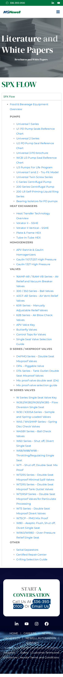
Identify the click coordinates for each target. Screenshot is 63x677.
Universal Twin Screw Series (34, 177)
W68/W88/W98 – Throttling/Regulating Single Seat (35, 455)
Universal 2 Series (27, 138)
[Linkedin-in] (53, 3)
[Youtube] (58, 3)
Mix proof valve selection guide (36, 385)
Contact (32, 642)
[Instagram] (36, 624)
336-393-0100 (17, 2)
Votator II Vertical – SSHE (32, 227)
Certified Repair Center (31, 554)
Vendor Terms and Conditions (40, 657)
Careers (30, 633)
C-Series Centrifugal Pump (33, 181)
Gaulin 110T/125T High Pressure (36, 259)
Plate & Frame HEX (28, 232)
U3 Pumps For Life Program (34, 167)
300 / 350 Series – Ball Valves (35, 291)
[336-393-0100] (7, 3)
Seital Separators (27, 549)
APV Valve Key (25, 324)
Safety (25, 652)
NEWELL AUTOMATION (41, 638)
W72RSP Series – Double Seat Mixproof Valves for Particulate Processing (36, 499)
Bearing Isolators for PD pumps (37, 201)
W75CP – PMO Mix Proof (32, 518)
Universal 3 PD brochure (32, 152)
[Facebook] (46, 624)
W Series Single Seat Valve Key (36, 397)
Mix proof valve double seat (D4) (37, 380)
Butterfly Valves (27, 329)
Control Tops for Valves (31, 334)
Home (14, 633)
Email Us (40, 606)
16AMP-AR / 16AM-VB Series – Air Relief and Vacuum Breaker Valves (37, 281)
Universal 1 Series (27, 124)
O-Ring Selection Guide (31, 559)
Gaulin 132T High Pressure (33, 264)
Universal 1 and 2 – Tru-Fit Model (37, 172)
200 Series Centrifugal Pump (35, 186)
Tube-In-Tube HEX (28, 237)
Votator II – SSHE (27, 223)
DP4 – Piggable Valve (30, 366)
